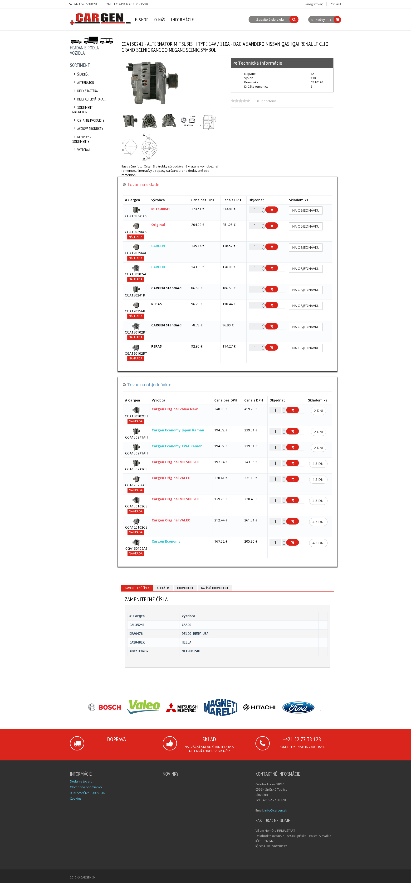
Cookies (76, 798)
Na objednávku (305, 210)
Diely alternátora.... (91, 99)
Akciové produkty (90, 128)
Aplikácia (163, 588)
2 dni (318, 410)
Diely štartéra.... (89, 91)
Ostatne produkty (90, 120)
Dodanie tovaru (81, 781)
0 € (330, 20)
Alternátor (85, 82)
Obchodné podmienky (86, 787)
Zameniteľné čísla (137, 588)
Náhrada (135, 237)
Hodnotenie (185, 588)
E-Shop (142, 20)
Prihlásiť (335, 4)
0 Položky (318, 20)
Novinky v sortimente (81, 139)
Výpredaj (83, 150)
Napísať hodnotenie (215, 588)
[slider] (240, 101)
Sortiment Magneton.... (82, 109)
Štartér (82, 74)
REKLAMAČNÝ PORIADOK (87, 793)
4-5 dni (318, 463)
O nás (159, 20)
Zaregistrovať (313, 4)
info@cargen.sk (275, 810)
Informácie (182, 20)
